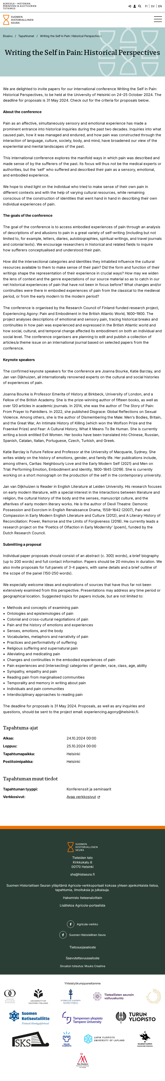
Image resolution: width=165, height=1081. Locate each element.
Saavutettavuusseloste (82, 958)
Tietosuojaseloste (82, 947)
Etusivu (7, 36)
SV (153, 6)
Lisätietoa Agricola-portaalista (82, 905)
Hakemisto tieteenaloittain (82, 898)
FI (146, 6)
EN (160, 6)
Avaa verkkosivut (81, 797)
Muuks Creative (95, 966)
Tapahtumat (26, 36)
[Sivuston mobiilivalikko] (158, 19)
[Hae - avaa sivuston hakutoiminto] (139, 6)
